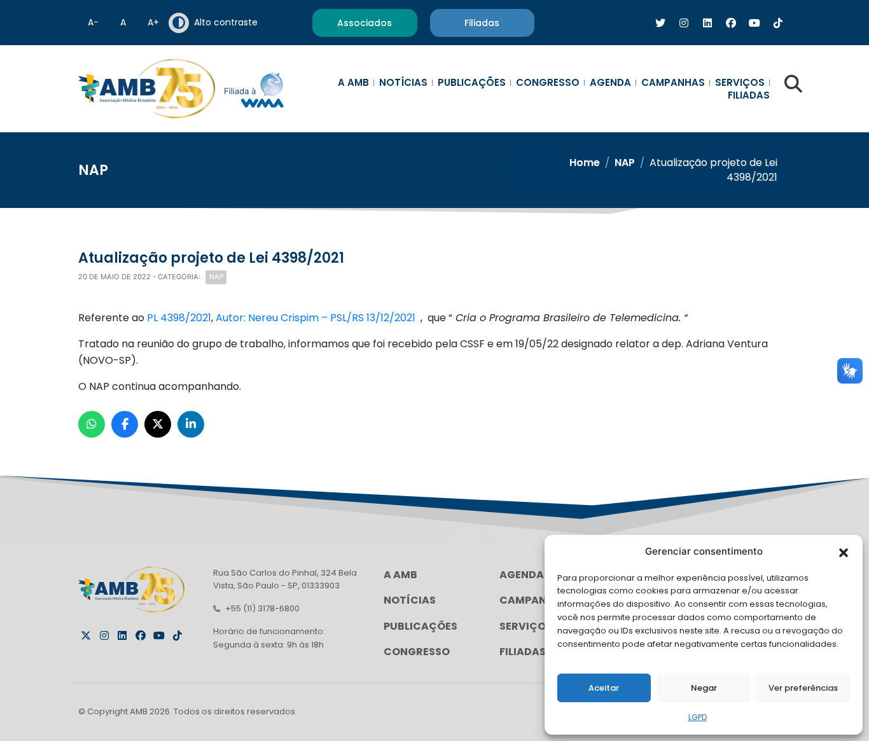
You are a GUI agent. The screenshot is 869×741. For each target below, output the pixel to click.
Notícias (403, 82)
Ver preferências (803, 688)
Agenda (610, 82)
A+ (153, 22)
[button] (843, 551)
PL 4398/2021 (179, 317)
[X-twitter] (86, 635)
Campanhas (673, 82)
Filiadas (749, 95)
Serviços (740, 82)
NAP (625, 162)
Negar (704, 688)
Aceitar (603, 688)
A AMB (353, 82)
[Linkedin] (122, 635)
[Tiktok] (177, 635)
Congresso (548, 82)
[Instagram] (104, 635)
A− (93, 22)
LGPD (697, 717)
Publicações (472, 82)
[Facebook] (140, 635)
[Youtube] (159, 635)
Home (584, 162)
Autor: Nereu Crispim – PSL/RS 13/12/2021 (317, 317)
